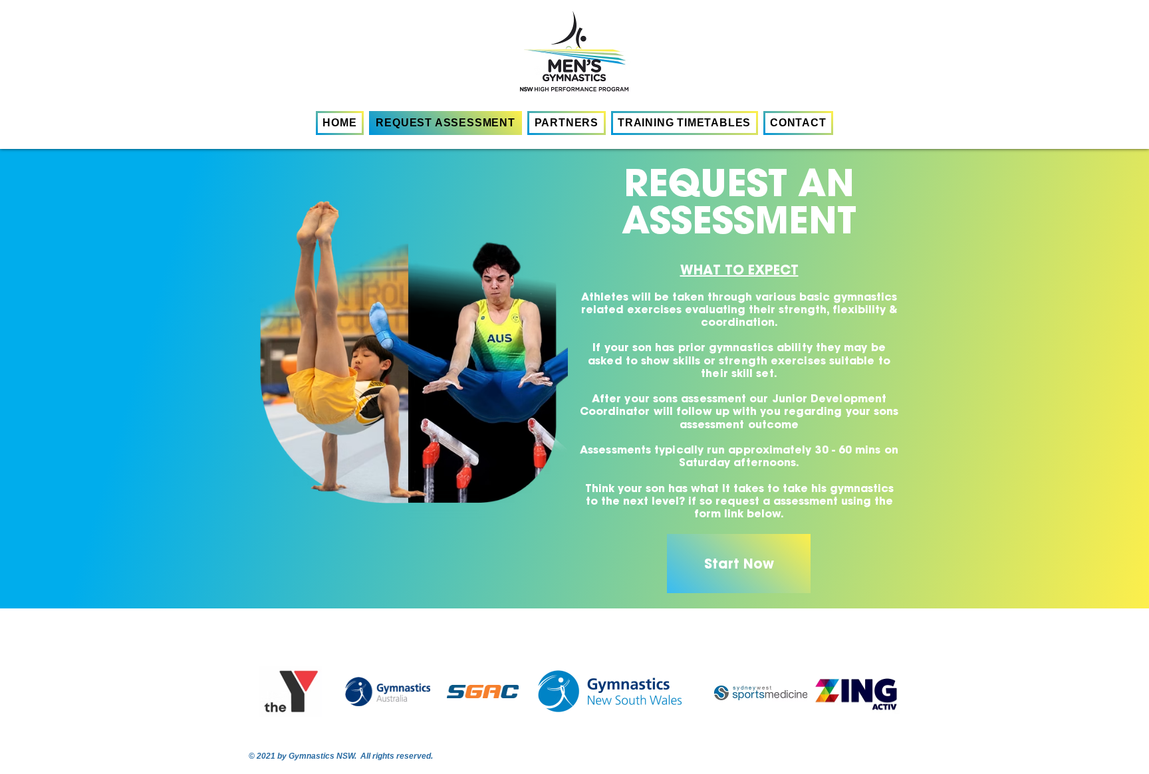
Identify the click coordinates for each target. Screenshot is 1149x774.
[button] (684, 123)
